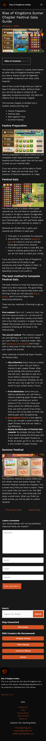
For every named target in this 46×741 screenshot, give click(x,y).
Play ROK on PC (7, 695)
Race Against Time (16, 417)
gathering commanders (17, 343)
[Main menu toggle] (41, 4)
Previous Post (12, 509)
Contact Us (23, 707)
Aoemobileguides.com (23, 731)
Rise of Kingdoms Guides (20, 5)
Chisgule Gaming (23, 638)
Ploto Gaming (23, 645)
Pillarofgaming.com (23, 728)
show (25, 61)
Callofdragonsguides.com (23, 734)
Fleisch (23, 657)
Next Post (36, 509)
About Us (23, 719)
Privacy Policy (23, 713)
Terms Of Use (23, 716)
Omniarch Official (23, 651)
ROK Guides (23, 627)
